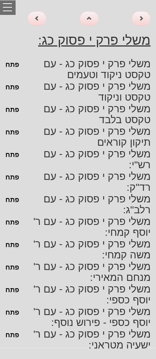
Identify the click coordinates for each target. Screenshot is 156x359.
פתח (12, 64)
